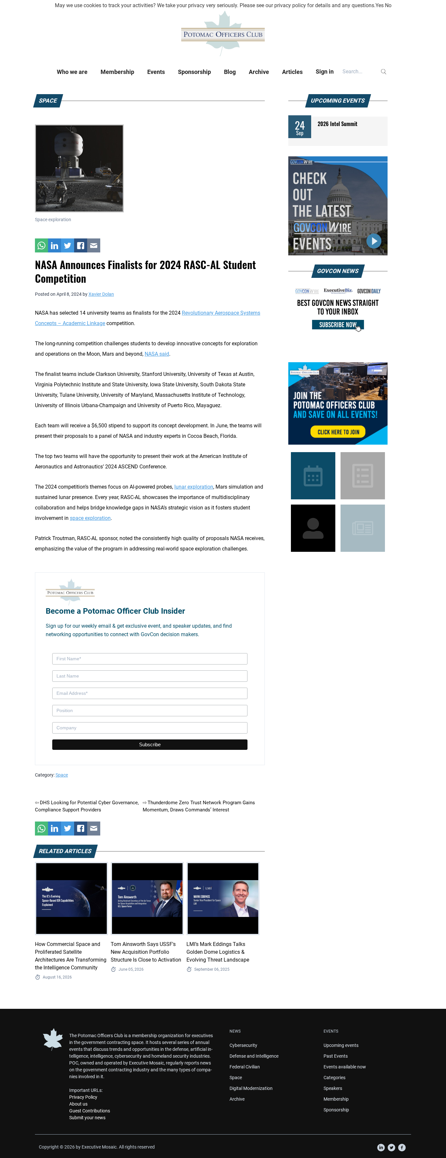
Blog (230, 71)
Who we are (72, 71)
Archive (259, 71)
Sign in (325, 71)
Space (62, 775)
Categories (334, 1077)
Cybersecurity (243, 1045)
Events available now (345, 1066)
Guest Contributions (89, 1110)
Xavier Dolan (101, 294)
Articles (292, 71)
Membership (117, 71)
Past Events (336, 1056)
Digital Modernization (251, 1088)
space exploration (90, 518)
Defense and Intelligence (254, 1056)
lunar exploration (193, 487)
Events (156, 71)
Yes (379, 5)
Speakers (333, 1088)
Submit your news (87, 1117)
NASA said (157, 354)
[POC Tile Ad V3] (338, 403)
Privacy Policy (83, 1097)
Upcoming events (341, 1045)
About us (78, 1104)
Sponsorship (194, 71)
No (388, 5)
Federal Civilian (245, 1066)
